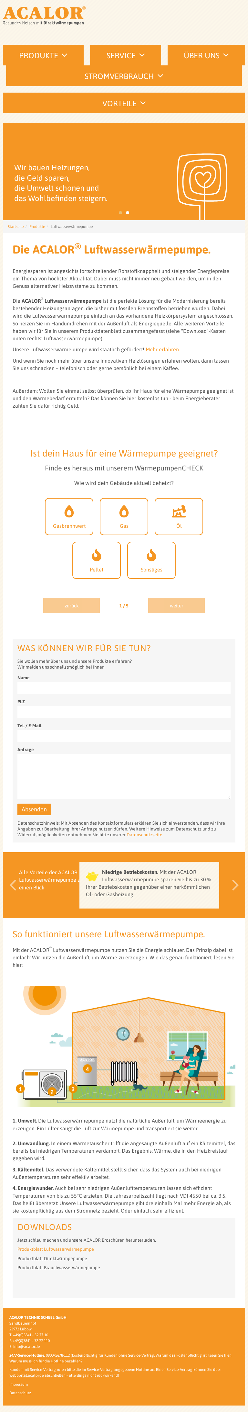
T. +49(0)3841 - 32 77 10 (28, 1335)
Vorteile (119, 103)
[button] (11, 885)
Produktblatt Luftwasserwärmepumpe (55, 1249)
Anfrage (25, 749)
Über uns (202, 55)
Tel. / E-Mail (29, 725)
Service (121, 55)
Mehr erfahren (162, 349)
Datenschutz (20, 1393)
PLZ (21, 701)
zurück (72, 605)
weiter (176, 605)
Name (23, 677)
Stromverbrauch (119, 76)
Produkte (38, 55)
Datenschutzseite (144, 834)
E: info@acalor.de (24, 1346)
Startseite (16, 226)
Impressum (18, 1384)
